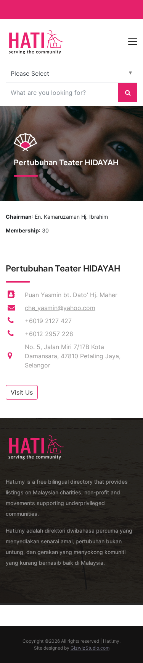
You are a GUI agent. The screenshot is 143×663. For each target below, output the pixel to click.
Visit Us (22, 392)
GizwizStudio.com (90, 648)
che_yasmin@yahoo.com (60, 308)
